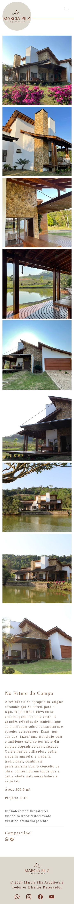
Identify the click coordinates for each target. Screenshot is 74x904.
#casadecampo (17, 811)
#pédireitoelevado (36, 816)
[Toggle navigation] (67, 9)
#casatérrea (39, 811)
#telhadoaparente (34, 821)
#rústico (11, 821)
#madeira (12, 816)
